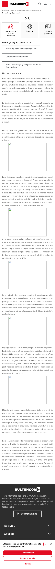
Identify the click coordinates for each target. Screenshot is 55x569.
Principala (5, 10)
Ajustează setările (27, 558)
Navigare (9, 525)
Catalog (9, 533)
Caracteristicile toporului (17, 56)
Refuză (28, 564)
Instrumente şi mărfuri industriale (28, 10)
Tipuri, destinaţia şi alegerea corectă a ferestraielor (23, 65)
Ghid (12, 10)
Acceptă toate (27, 552)
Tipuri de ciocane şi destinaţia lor (21, 48)
